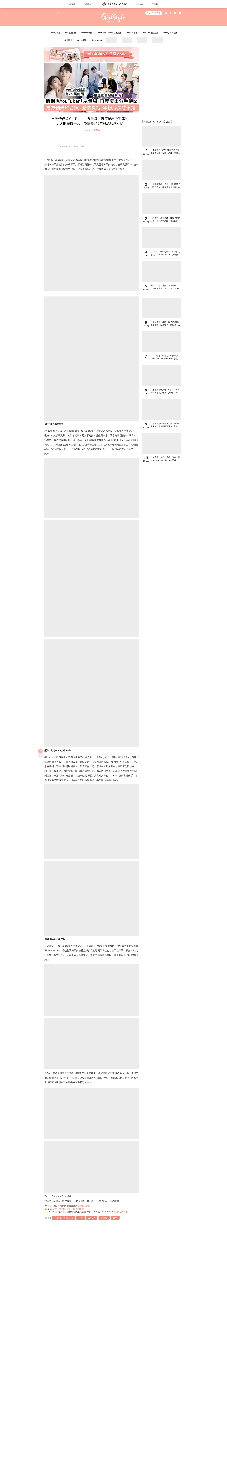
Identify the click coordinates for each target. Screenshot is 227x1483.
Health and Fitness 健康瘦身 (109, 33)
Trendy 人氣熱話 (170, 33)
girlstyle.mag (84, 1206)
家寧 (115, 1217)
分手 (80, 1217)
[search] (166, 13)
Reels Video (97, 40)
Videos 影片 (82, 40)
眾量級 (104, 1217)
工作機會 (155, 4)
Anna (65, 146)
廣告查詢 (139, 4)
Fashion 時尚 (86, 33)
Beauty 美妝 (55, 33)
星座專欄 (68, 40)
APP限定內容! (70, 33)
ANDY (91, 1217)
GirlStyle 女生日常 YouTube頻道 (68, 1208)
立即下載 (123, 1211)
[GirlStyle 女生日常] (114, 18)
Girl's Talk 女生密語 (150, 33)
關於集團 (72, 4)
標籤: (47, 1217)
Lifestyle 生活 (131, 33)
